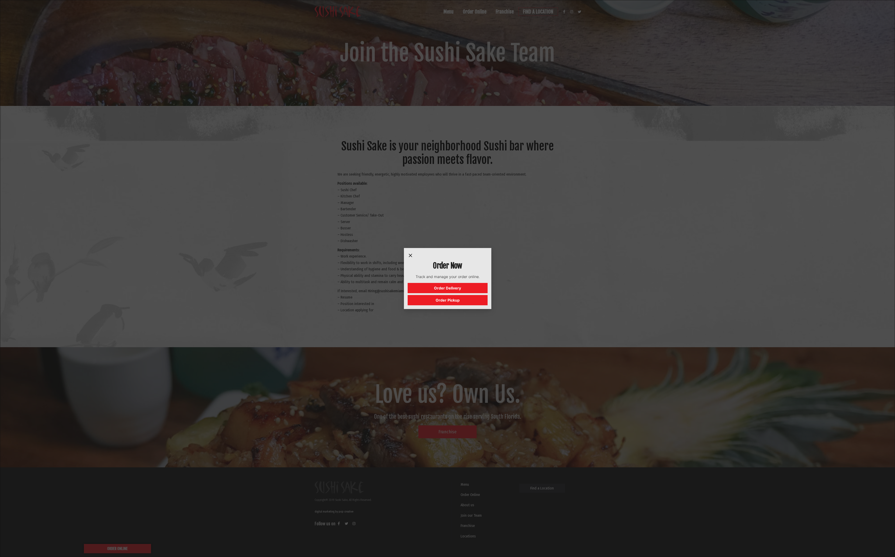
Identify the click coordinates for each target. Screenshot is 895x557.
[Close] (410, 256)
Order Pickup (448, 300)
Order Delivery (447, 288)
